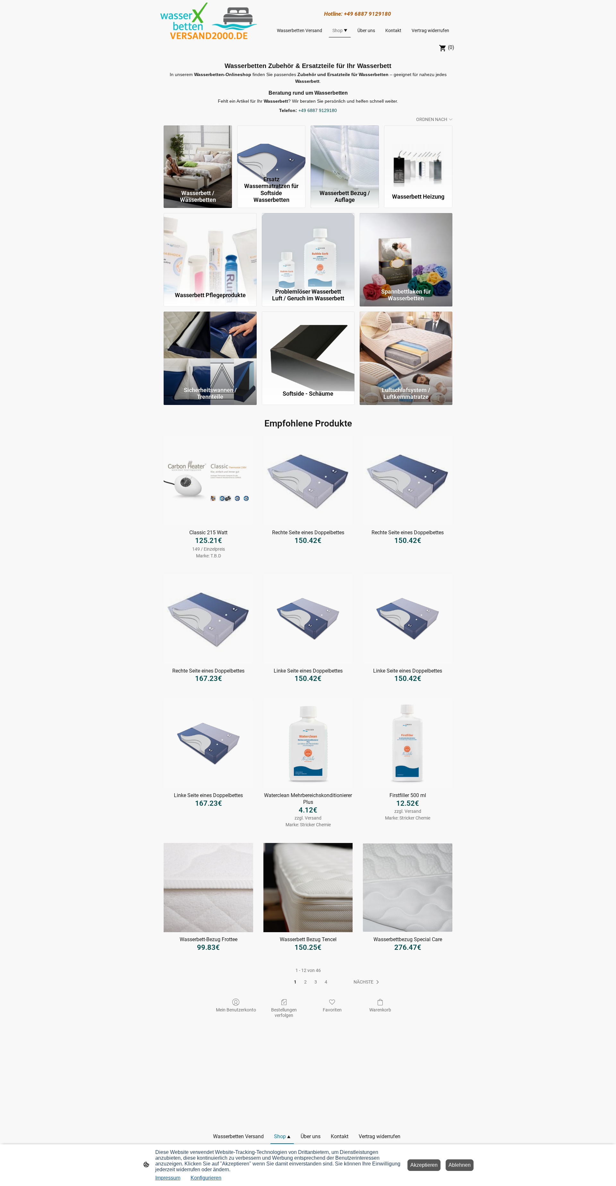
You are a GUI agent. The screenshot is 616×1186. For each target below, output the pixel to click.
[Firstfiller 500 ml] (407, 743)
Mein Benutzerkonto (236, 1009)
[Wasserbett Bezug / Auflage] (345, 149)
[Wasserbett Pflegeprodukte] (210, 249)
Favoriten (332, 1009)
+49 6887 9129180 (317, 110)
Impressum (167, 1178)
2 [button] (305, 981)
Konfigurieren (206, 1178)
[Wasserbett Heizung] (418, 149)
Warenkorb (380, 1009)
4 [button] (326, 981)
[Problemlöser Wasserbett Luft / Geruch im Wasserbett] (308, 249)
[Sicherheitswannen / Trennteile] (210, 347)
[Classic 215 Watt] (208, 481)
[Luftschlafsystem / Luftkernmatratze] (406, 347)
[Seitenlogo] (208, 21)
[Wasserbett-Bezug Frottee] (208, 887)
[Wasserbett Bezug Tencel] (308, 887)
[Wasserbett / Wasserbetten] (198, 149)
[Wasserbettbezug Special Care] (407, 887)
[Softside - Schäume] (308, 347)
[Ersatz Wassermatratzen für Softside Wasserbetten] (271, 149)
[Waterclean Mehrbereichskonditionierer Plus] (308, 743)
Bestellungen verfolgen (284, 1012)
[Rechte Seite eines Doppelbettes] (308, 481)
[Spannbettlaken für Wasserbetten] (406, 249)
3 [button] (315, 981)
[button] (367, 982)
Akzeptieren (424, 1165)
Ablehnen (460, 1165)
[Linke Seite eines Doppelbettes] (308, 619)
